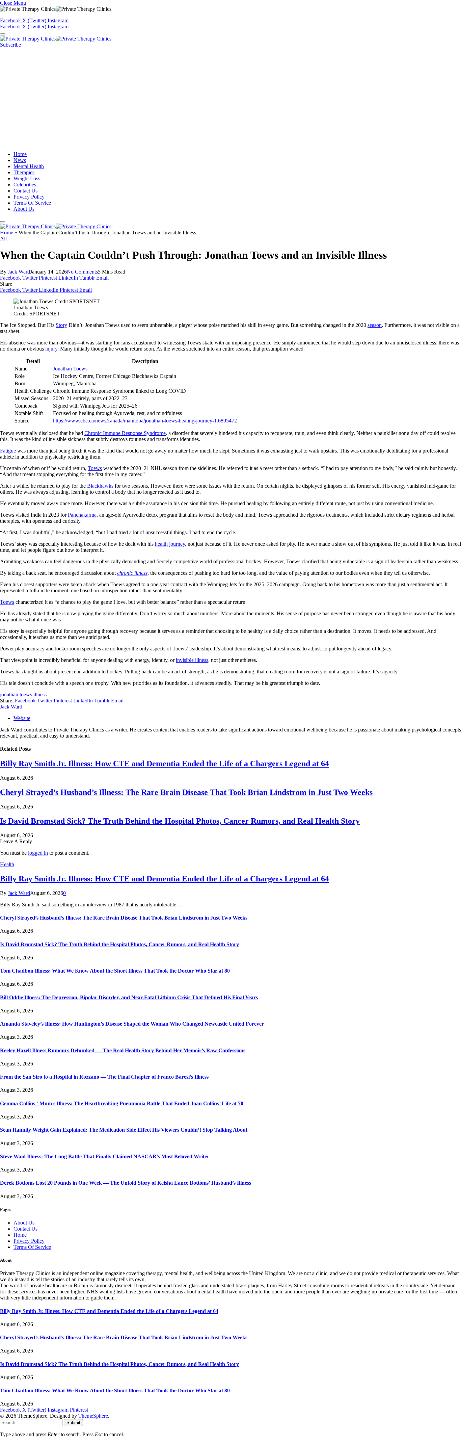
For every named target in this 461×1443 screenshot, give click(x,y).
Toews (95, 468)
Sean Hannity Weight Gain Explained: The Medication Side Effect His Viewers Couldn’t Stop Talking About (123, 1130)
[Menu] (2, 34)
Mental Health (28, 166)
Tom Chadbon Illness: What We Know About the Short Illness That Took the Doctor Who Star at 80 (115, 971)
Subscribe (10, 45)
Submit (73, 1422)
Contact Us (25, 191)
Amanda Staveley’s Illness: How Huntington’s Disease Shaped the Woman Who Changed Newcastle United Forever (132, 1024)
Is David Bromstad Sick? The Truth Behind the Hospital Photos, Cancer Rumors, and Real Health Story (180, 821)
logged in (38, 853)
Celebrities (24, 184)
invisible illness (192, 660)
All (3, 238)
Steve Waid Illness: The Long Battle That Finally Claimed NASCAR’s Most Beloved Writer (104, 1156)
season (375, 325)
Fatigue (8, 451)
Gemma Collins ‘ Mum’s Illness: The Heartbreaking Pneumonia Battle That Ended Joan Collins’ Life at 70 (121, 1103)
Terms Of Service (32, 203)
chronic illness (132, 573)
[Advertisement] (230, 98)
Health (7, 864)
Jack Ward (19, 272)
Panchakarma (82, 515)
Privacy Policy (29, 197)
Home (20, 154)
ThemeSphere (93, 1416)
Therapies (23, 172)
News (19, 160)
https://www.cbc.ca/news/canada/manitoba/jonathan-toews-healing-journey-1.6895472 (145, 420)
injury (51, 349)
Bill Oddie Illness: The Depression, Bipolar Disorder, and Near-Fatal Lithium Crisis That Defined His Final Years (129, 997)
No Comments (82, 272)
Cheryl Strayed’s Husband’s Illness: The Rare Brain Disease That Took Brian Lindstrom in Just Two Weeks (186, 792)
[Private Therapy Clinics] (55, 39)
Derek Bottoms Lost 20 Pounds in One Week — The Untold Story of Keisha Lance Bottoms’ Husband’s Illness (125, 1183)
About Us (23, 209)
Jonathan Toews (70, 368)
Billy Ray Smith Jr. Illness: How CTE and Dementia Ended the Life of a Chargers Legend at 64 (164, 763)
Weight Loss (26, 178)
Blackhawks (100, 486)
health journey (170, 544)
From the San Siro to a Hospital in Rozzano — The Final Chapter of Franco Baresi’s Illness (104, 1077)
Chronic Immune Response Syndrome (125, 433)
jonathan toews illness (23, 694)
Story (61, 325)
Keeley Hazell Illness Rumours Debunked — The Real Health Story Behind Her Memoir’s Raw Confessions (122, 1050)
